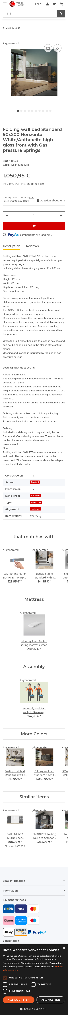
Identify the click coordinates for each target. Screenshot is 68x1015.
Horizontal (35, 509)
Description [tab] (11, 246)
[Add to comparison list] (48, 48)
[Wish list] (54, 4)
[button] (47, 4)
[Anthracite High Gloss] (33, 489)
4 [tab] (29, 111)
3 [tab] (25, 111)
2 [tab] (21, 111)
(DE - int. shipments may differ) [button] (18, 199)
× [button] (64, 948)
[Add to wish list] (57, 48)
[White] (33, 476)
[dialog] (34, 979)
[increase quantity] (61, 215)
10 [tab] (50, 111)
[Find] (61, 13)
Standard (35, 482)
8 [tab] (43, 111)
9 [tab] (47, 111)
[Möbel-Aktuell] (18, 4)
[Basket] (61, 4)
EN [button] (37, 4)
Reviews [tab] (32, 246)
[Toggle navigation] (5, 2)
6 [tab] (36, 111)
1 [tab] (18, 111)
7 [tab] (39, 111)
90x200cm (35, 495)
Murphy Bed (36, 502)
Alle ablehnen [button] (51, 999)
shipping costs (35, 183)
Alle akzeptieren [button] (18, 999)
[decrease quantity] (7, 215)
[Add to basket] (6, 39)
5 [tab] (32, 111)
